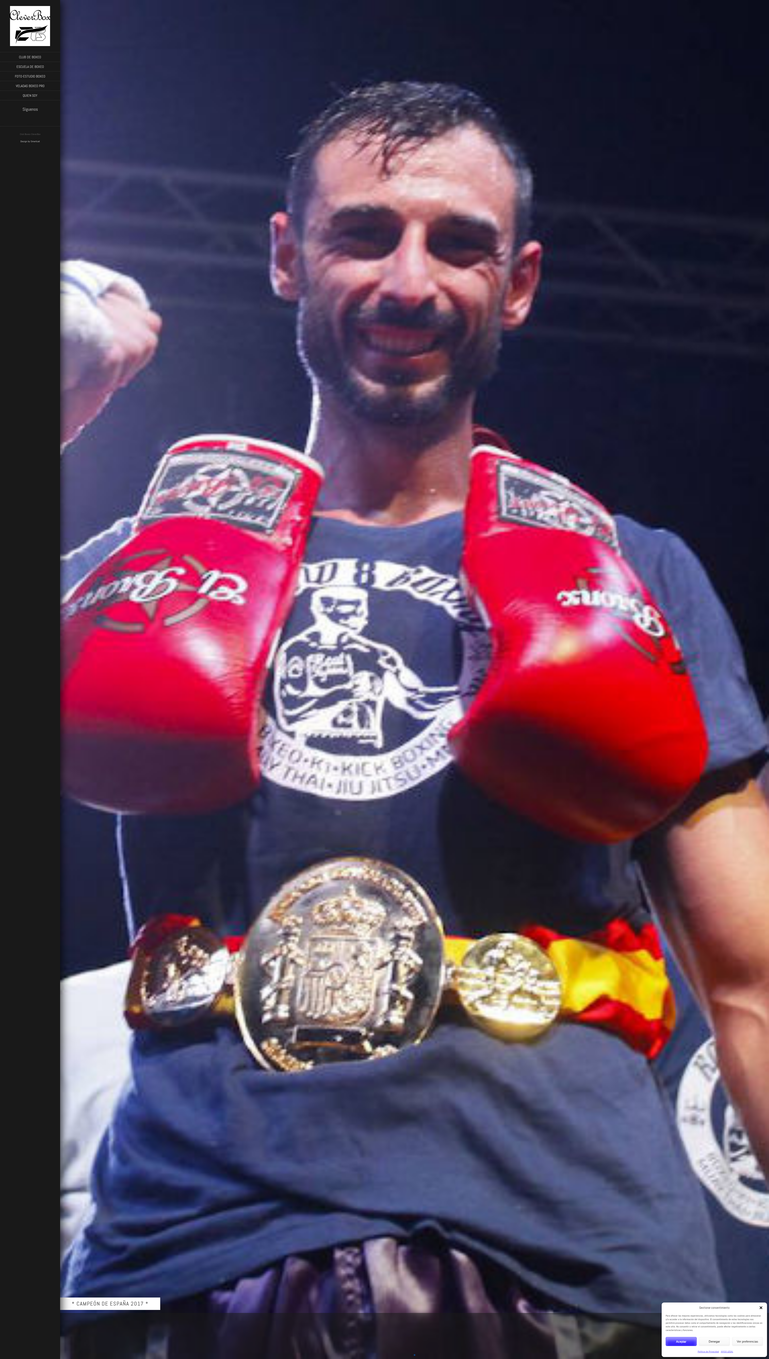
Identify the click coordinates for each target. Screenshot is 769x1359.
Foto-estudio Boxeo (30, 76)
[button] (761, 1308)
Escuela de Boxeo (30, 66)
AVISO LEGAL (727, 1351)
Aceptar (681, 1341)
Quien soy (30, 95)
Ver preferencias (747, 1341)
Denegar (714, 1341)
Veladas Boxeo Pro (30, 86)
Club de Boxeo (30, 57)
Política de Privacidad (708, 1351)
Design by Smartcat (30, 141)
